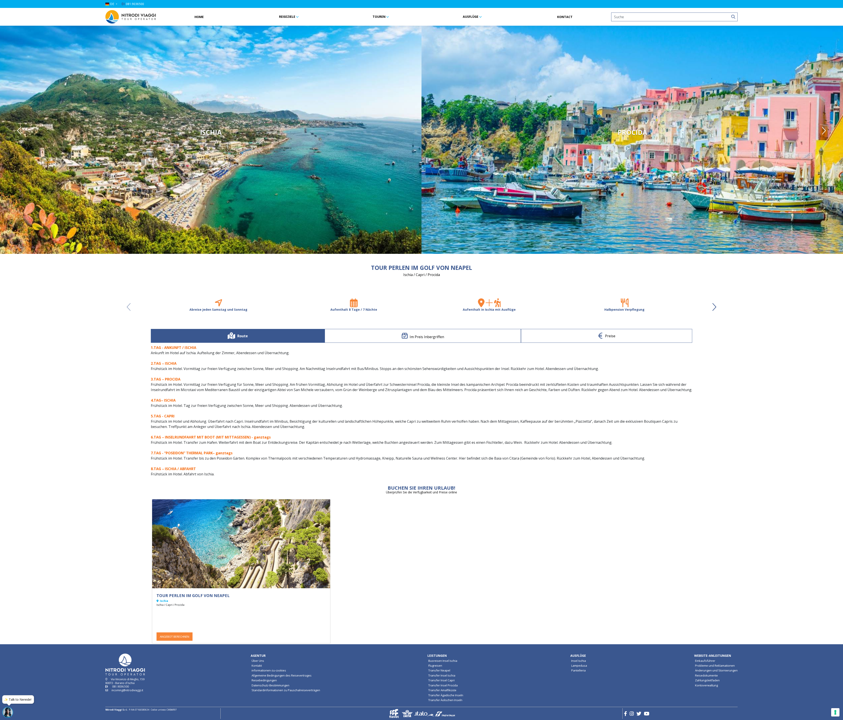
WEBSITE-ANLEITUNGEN (712, 655)
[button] (111, 4)
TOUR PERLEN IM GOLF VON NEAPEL (193, 595)
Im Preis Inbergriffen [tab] (427, 336)
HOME (199, 17)
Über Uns (258, 661)
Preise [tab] (610, 336)
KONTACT (565, 17)
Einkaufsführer (705, 661)
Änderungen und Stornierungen (716, 670)
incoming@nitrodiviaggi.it (127, 690)
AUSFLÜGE (470, 16)
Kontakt (257, 666)
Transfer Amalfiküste (442, 690)
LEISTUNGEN (437, 655)
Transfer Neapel (439, 670)
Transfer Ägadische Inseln (445, 695)
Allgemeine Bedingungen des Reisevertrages (282, 675)
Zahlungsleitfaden (707, 680)
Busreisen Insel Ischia (442, 661)
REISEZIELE (287, 16)
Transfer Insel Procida (443, 685)
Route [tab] (242, 336)
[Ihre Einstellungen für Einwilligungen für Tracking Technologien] (835, 712)
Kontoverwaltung (706, 685)
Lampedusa (579, 666)
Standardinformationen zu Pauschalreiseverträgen (286, 690)
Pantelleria (578, 670)
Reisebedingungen (264, 680)
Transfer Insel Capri (441, 680)
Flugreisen (435, 666)
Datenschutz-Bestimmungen (270, 685)
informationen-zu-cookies (269, 670)
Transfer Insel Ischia (441, 675)
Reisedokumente (706, 675)
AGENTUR (258, 655)
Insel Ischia (578, 661)
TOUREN (379, 16)
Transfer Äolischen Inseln (445, 700)
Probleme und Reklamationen (715, 666)
